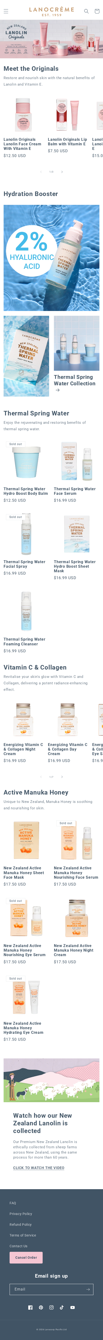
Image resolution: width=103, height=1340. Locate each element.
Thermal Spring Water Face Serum (75, 491)
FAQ (13, 1203)
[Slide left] (41, 172)
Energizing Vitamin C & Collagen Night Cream (23, 749)
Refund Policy (21, 1224)
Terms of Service (23, 1235)
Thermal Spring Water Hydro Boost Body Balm (26, 491)
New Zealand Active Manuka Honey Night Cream (73, 950)
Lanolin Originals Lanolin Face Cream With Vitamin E (22, 144)
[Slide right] (62, 172)
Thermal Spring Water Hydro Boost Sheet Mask (75, 566)
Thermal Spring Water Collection (74, 380)
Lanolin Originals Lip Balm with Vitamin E (67, 141)
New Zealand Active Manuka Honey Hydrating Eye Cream (24, 1028)
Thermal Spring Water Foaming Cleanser (25, 641)
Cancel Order (26, 1257)
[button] (6, 11)
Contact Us (19, 1246)
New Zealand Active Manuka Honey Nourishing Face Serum (76, 872)
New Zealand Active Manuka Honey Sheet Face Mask (24, 872)
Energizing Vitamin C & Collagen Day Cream (67, 749)
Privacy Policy (21, 1214)
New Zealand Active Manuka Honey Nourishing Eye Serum (25, 950)
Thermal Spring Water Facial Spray (25, 564)
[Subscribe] (88, 1289)
